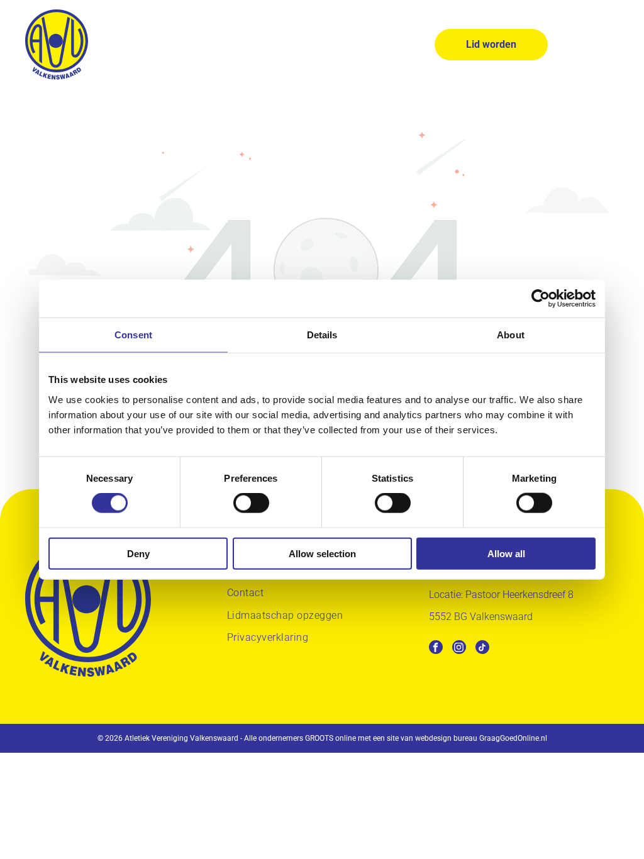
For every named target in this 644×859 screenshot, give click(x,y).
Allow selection (322, 553)
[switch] (251, 503)
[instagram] (459, 648)
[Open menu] (609, 44)
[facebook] (436, 648)
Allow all (506, 553)
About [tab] (511, 335)
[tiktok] (482, 648)
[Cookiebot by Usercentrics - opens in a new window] (541, 298)
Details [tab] (322, 335)
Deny (138, 553)
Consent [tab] (133, 335)
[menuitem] (322, 595)
